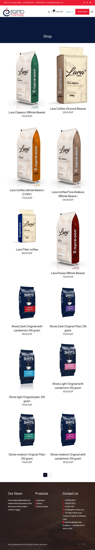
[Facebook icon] (87, 3)
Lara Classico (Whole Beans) (27, 112)
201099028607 (29, 2)
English (68, 12)
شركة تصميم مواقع (19, 544)
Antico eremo (42, 506)
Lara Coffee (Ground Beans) (68, 108)
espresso (41, 500)
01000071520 (41, 2)
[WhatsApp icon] (84, 3)
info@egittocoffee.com (55, 2)
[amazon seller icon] (90, 3)
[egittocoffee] (13, 11)
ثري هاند (10, 544)
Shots (39, 503)
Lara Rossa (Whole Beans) (68, 273)
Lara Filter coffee (27, 249)
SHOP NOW (82, 12)
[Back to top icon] (83, 545)
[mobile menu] (92, 12)
